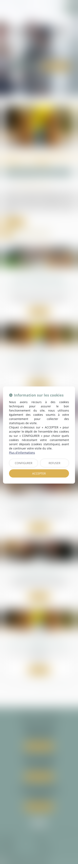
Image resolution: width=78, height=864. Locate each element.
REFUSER (54, 463)
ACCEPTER (39, 473)
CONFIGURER (23, 463)
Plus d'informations (22, 452)
